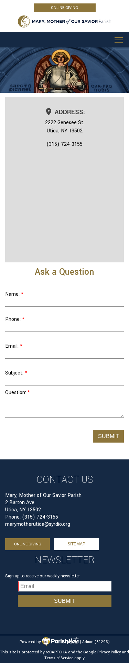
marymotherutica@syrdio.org (37, 524)
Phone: (13, 319)
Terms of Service (58, 658)
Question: (15, 392)
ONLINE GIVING (64, 7)
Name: (13, 294)
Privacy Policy (109, 652)
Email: (12, 346)
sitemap (76, 544)
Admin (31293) (96, 641)
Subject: (15, 373)
